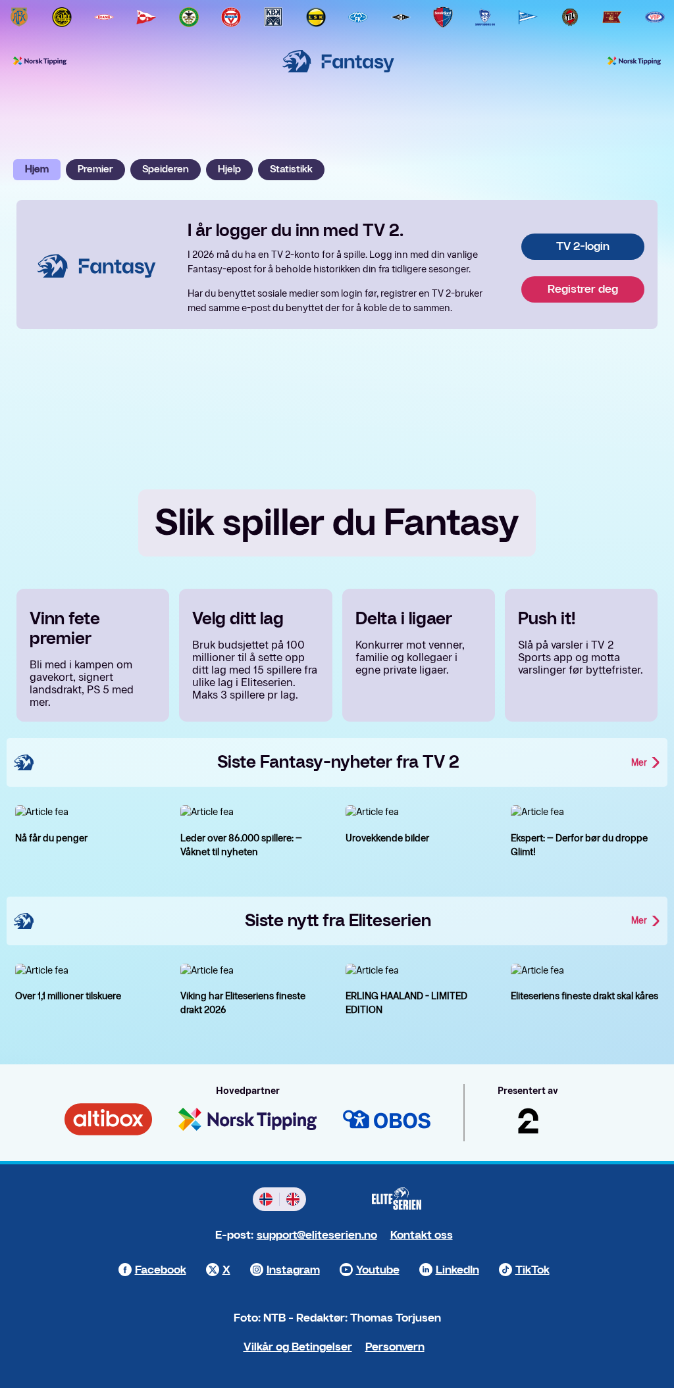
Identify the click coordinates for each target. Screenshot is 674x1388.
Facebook (160, 1270)
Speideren (165, 169)
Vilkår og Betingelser (298, 1347)
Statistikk (291, 169)
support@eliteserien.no (317, 1235)
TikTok (532, 1270)
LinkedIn (457, 1270)
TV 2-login (582, 246)
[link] (19, 17)
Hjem (37, 169)
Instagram (293, 1270)
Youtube (378, 1270)
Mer (639, 763)
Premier (95, 169)
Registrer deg (583, 289)
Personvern (395, 1347)
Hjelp (229, 169)
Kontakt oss (421, 1235)
